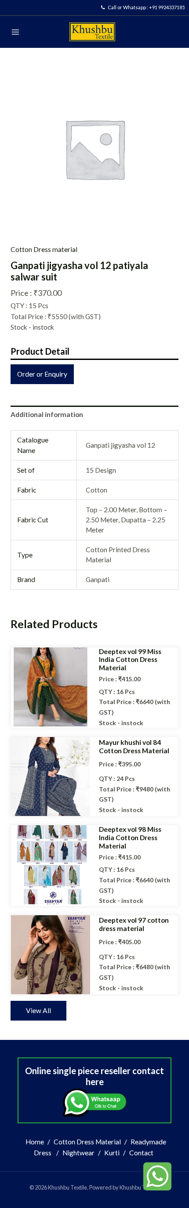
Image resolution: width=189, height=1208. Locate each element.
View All (38, 1010)
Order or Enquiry (42, 374)
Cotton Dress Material (87, 1142)
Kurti (112, 1153)
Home (34, 1142)
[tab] (94, 414)
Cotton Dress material (44, 249)
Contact (141, 1153)
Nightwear (78, 1153)
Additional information (47, 414)
